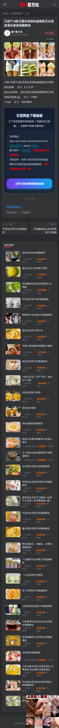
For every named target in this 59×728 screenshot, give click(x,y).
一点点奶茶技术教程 (32, 574)
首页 (6, 13)
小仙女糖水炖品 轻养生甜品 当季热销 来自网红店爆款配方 (37, 667)
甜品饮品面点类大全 (32, 330)
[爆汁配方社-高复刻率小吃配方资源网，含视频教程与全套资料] (29, 4)
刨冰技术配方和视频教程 (34, 361)
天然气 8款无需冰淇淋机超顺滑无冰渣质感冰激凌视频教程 (29, 23)
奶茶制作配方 (17, 13)
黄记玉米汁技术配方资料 (34, 268)
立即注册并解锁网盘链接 (29, 183)
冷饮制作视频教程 (31, 652)
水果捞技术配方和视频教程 (36, 466)
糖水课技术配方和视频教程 (36, 528)
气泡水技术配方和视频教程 (36, 512)
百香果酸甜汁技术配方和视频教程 (37, 638)
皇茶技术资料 (29, 407)
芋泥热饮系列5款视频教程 (35, 299)
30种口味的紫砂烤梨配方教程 (37, 345)
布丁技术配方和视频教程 (34, 590)
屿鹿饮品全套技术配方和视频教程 (37, 483)
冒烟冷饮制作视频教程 (33, 252)
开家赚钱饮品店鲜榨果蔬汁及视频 (37, 285)
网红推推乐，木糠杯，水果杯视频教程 (37, 545)
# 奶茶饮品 (11, 212)
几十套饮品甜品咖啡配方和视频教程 (37, 454)
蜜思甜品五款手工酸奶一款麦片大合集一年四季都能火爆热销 (37, 500)
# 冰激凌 (25, 212)
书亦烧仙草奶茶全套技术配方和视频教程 (37, 683)
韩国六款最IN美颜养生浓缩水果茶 (37, 440)
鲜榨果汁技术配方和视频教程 (37, 314)
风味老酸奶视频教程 (32, 423)
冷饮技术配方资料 (31, 392)
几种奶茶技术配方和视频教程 (37, 606)
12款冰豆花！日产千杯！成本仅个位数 (37, 378)
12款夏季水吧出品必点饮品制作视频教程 (37, 623)
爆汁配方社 (17, 31)
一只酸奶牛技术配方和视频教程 (37, 561)
